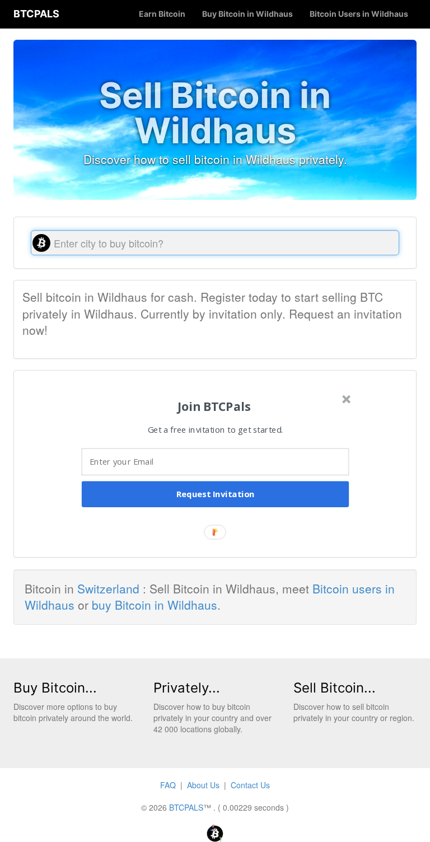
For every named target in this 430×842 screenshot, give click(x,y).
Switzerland (108, 588)
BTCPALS (36, 14)
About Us (203, 784)
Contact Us (250, 784)
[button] (214, 406)
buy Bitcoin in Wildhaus (154, 604)
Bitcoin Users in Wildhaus (359, 13)
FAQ (168, 784)
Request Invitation (215, 493)
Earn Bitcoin (162, 13)
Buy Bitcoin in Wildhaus (247, 13)
